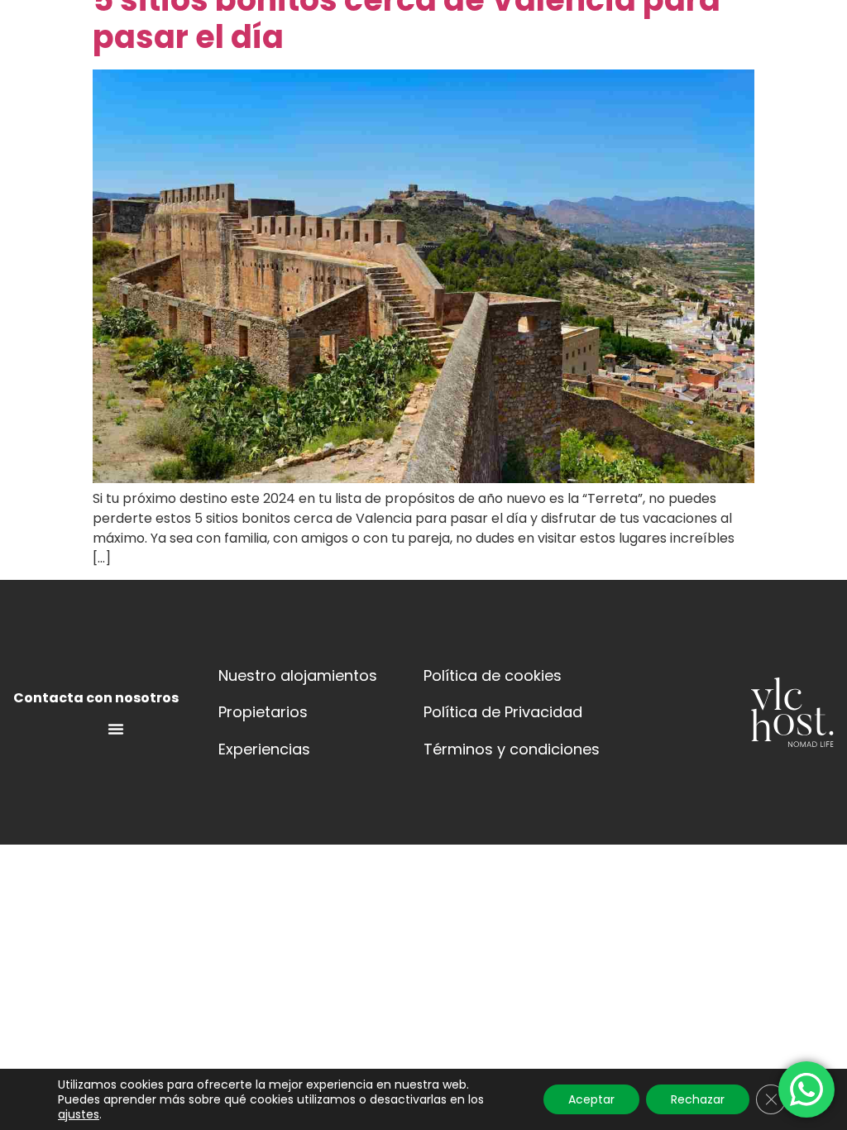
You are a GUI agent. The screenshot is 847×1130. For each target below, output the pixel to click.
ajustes (78, 1114)
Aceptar (591, 1099)
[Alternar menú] (116, 729)
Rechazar (698, 1099)
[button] (434, 60)
